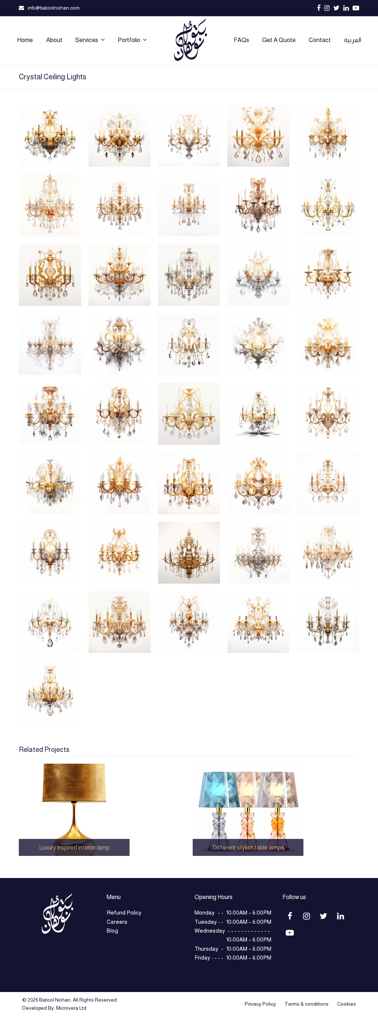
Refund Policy (124, 912)
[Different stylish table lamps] (248, 809)
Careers (117, 922)
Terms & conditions (307, 1004)
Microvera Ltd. (71, 1008)
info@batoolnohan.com (54, 8)
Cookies (346, 1004)
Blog (112, 930)
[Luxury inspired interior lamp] (74, 809)
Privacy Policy (260, 1004)
